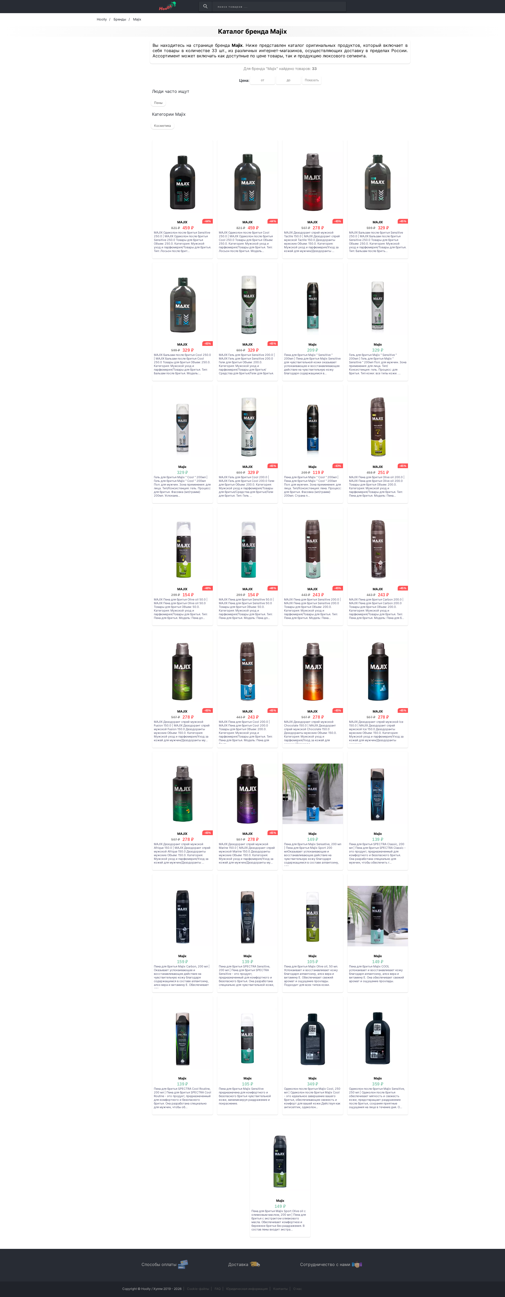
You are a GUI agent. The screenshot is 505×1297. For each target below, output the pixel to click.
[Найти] (205, 7)
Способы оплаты (159, 1264)
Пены (158, 103)
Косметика (162, 126)
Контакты (280, 1289)
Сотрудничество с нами (325, 1264)
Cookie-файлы (198, 1289)
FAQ (218, 1289)
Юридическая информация (247, 1289)
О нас (297, 1289)
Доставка (238, 1264)
